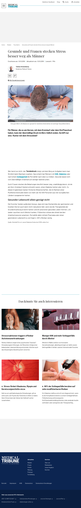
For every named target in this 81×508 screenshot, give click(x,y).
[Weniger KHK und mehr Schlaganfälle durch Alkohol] (60, 319)
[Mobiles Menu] (4, 6)
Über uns (47, 462)
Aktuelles (31, 459)
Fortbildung (31, 474)
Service (47, 459)
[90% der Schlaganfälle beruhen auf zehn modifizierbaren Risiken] (60, 370)
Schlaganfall (22, 177)
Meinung (30, 470)
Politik (29, 467)
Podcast (30, 472)
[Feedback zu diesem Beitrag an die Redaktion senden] (14, 75)
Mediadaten (48, 465)
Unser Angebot (49, 467)
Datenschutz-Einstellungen (44, 483)
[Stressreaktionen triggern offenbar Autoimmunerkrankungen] (20, 319)
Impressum (13, 483)
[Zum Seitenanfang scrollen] (77, 504)
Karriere (47, 470)
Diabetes (62, 174)
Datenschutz (29, 483)
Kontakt (4, 483)
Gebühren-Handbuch (48, 2)
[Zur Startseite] (13, 6)
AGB (20, 483)
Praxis (29, 465)
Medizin (30, 462)
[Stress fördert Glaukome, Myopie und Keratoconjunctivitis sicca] (20, 370)
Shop (58, 2)
